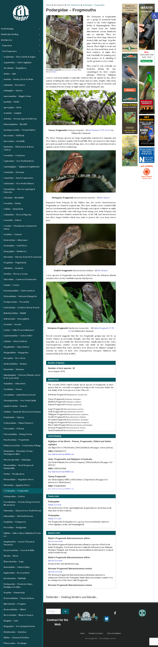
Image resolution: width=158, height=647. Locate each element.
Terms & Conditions (114, 633)
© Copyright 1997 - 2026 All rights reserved (101, 638)
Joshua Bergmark (100, 328)
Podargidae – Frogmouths (93, 5)
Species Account (55, 541)
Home (48, 5)
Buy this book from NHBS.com (61, 454)
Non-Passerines (73, 5)
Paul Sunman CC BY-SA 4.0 (99, 130)
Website (53, 72)
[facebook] (115, 613)
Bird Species (59, 5)
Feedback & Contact (96, 633)
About (82, 633)
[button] (154, 15)
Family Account (54, 505)
